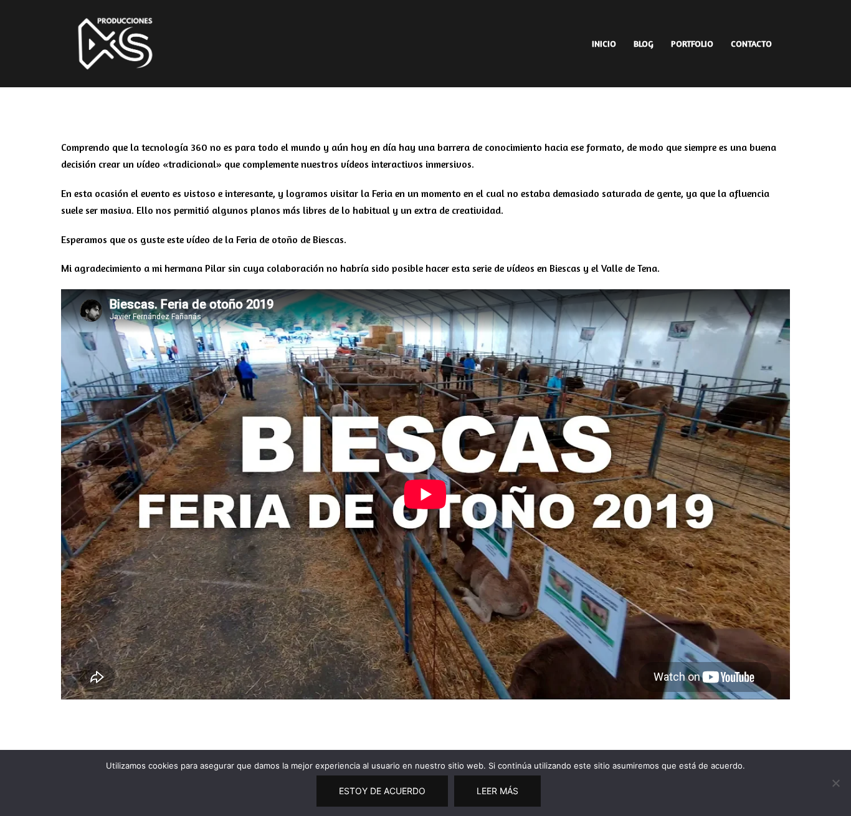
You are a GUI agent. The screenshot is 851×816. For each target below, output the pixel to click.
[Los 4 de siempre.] (115, 42)
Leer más (497, 790)
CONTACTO (751, 43)
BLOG (644, 43)
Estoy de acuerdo (382, 790)
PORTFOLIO (692, 43)
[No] (835, 783)
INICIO (604, 43)
